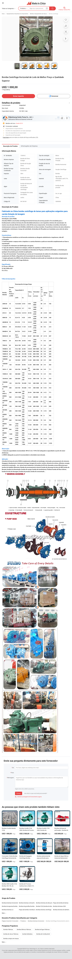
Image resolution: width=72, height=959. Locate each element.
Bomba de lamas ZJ (7, 910)
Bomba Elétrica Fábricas (24, 929)
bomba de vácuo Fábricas (10, 934)
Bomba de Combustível (43, 934)
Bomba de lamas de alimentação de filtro (61, 910)
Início (3, 13)
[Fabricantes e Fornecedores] (36, 3)
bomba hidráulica (27, 934)
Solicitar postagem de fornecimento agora (28, 797)
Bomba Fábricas (8, 929)
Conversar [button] (54, 96)
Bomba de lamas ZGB (59, 906)
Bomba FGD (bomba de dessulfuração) (44, 906)
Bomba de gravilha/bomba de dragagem (27, 906)
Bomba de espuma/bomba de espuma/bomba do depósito (10, 906)
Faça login (6, 137)
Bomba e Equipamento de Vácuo (38, 13)
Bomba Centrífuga (53, 13)
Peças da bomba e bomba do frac (27, 910)
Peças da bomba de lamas (60, 903)
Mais (3, 942)
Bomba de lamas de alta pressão (44, 903)
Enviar (18, 793)
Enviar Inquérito (18, 96)
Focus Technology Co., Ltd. (33, 948)
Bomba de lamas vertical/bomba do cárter (27, 903)
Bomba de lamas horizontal (10, 903)
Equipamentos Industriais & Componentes (17, 13)
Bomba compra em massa (11, 938)
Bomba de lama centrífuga (43, 910)
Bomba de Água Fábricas (42, 929)
